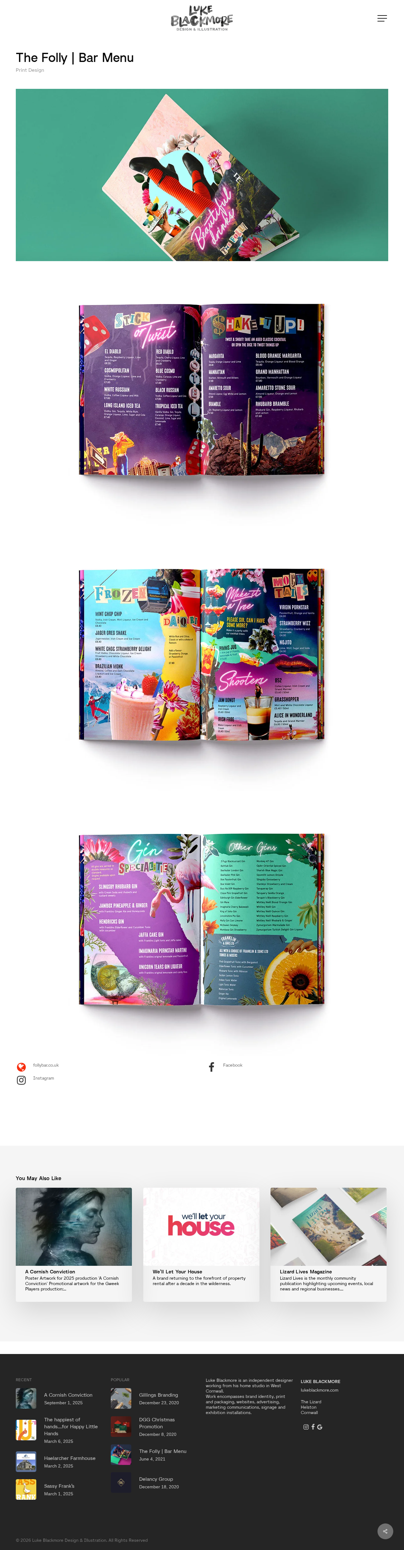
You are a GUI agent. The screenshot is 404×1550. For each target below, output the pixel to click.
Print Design (30, 70)
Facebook (232, 1065)
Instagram (43, 1078)
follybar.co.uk (46, 1065)
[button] (382, 18)
